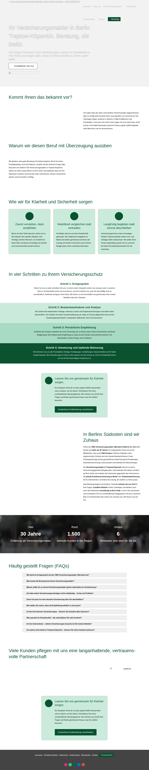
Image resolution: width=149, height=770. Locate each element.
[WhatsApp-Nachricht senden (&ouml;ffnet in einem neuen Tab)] (70, 764)
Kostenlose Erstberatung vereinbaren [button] (75, 409)
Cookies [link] (95, 755)
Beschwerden (86, 755)
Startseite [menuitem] (87, 6)
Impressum (39, 755)
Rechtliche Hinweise (51, 755)
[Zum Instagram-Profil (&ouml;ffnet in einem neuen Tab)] (65, 764)
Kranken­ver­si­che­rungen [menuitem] (112, 6)
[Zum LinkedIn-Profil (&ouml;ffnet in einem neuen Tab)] (78, 764)
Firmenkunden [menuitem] (88, 19)
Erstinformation (74, 755)
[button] (58, 575)
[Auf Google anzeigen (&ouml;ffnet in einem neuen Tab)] (83, 764)
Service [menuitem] (102, 19)
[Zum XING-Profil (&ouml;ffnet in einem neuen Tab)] (74, 764)
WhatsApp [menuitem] (115, 19)
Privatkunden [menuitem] (131, 6)
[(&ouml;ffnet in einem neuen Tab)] (24, 73)
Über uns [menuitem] (97, 6)
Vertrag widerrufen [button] (106, 755)
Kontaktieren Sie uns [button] (24, 66)
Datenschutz (63, 755)
